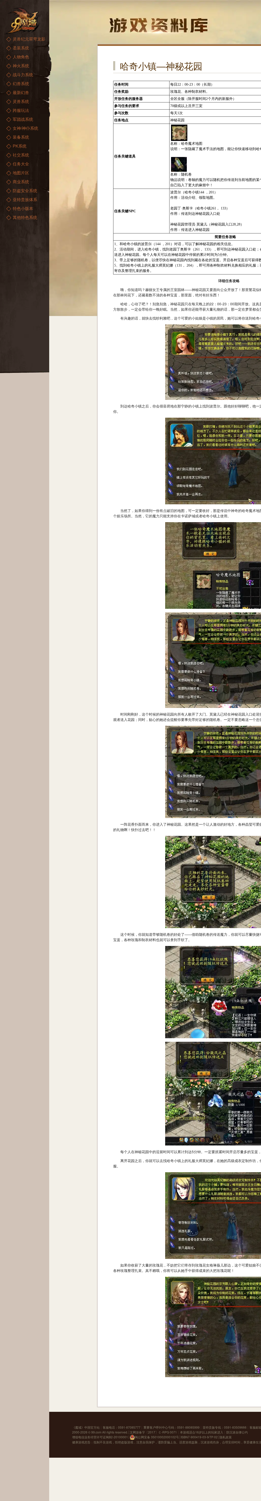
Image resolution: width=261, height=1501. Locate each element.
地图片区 (21, 173)
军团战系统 (23, 119)
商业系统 (21, 182)
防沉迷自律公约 (237, 1432)
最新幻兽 (21, 92)
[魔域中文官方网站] (23, 20)
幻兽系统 (21, 83)
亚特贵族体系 (25, 199)
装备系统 (21, 137)
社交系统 (21, 155)
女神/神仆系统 (25, 128)
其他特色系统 (25, 217)
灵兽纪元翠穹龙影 (29, 39)
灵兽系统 (21, 101)
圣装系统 (21, 48)
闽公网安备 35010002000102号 (157, 1437)
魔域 (78, 1427)
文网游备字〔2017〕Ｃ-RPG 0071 (153, 1432)
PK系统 (20, 146)
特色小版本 (23, 208)
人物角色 (21, 57)
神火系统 (21, 66)
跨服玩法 (21, 110)
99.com (96, 1432)
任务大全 (21, 164)
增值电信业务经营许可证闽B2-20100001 (100, 1437)
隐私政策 (225, 1437)
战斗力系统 (23, 74)
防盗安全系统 (25, 190)
